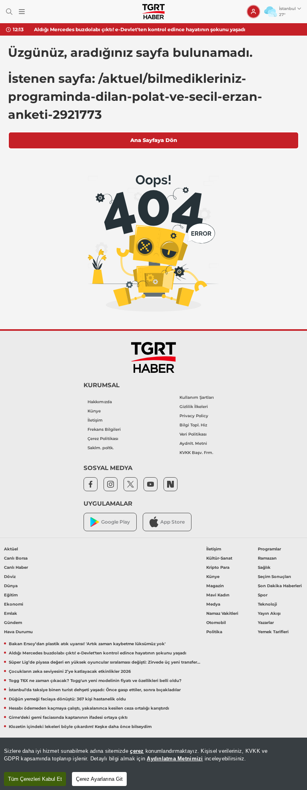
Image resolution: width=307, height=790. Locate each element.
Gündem (13, 622)
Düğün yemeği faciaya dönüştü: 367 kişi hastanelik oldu (67, 699)
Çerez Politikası (103, 438)
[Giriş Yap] (253, 11)
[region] (153, 764)
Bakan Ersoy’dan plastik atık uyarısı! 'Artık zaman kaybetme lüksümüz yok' (87, 643)
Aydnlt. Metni (193, 443)
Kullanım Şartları (196, 397)
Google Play (115, 522)
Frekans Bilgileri (104, 429)
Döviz (10, 576)
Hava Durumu (18, 631)
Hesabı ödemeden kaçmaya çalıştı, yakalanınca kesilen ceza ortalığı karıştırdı (89, 708)
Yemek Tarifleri (273, 631)
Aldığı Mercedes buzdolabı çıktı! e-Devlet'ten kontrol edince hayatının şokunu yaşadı (139, 29)
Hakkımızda (100, 401)
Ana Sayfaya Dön (153, 140)
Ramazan (267, 558)
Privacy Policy (193, 415)
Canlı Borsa (16, 558)
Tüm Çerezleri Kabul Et (35, 779)
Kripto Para (217, 567)
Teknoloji (267, 604)
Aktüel (11, 549)
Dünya (11, 585)
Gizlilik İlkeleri (193, 406)
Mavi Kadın (217, 595)
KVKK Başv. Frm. (196, 452)
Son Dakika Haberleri (280, 585)
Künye (94, 411)
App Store (172, 522)
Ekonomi (13, 604)
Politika (214, 631)
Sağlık (264, 567)
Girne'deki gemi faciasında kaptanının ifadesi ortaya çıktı (68, 717)
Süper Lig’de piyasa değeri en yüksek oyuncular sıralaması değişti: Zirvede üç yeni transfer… (104, 662)
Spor (262, 595)
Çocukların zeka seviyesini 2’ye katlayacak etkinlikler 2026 (70, 671)
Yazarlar (266, 622)
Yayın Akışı (269, 613)
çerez (137, 751)
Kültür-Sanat (219, 558)
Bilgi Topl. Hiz (193, 425)
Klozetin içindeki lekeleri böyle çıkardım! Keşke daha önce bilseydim (80, 726)
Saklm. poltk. (101, 447)
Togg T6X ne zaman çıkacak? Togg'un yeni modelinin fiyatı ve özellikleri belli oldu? (95, 680)
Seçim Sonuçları (274, 576)
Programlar (269, 549)
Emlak (10, 613)
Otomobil (216, 622)
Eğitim (11, 595)
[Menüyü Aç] (22, 11)
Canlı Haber (16, 567)
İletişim (95, 420)
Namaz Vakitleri (222, 613)
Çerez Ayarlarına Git (99, 779)
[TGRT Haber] (153, 11)
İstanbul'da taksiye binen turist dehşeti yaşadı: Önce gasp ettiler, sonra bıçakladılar (95, 689)
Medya (213, 604)
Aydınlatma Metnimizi (175, 759)
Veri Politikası (193, 434)
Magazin (215, 585)
